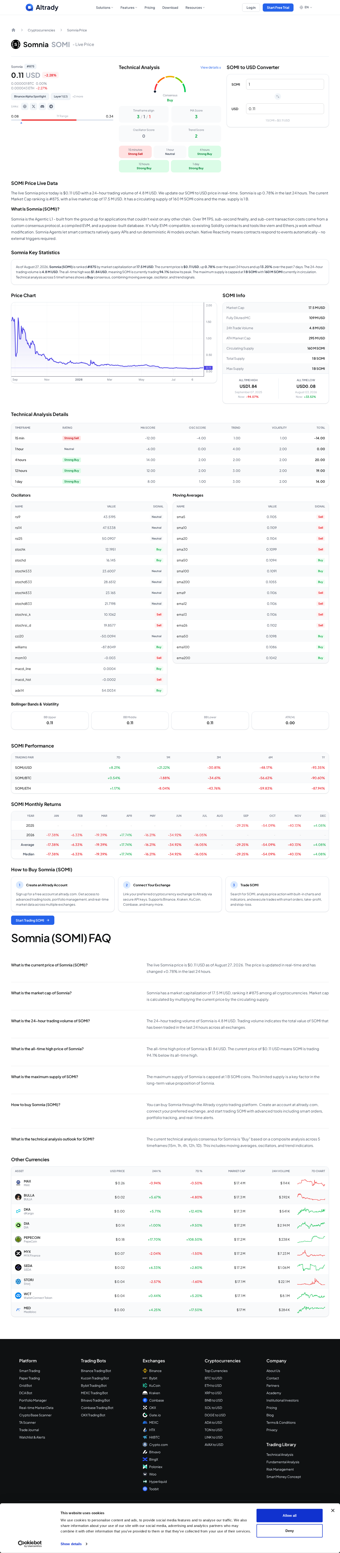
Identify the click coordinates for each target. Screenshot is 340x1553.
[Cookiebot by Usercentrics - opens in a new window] (30, 1544)
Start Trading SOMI (30, 920)
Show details (71, 1544)
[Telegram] (51, 106)
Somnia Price (77, 30)
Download (170, 7)
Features (127, 7)
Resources (193, 7)
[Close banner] (332, 1510)
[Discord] (42, 106)
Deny (289, 1530)
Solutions (103, 7)
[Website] (24, 106)
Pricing (150, 7)
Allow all (290, 1515)
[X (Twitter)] (33, 106)
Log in (251, 7)
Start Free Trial (278, 7)
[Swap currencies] (278, 96)
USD (235, 109)
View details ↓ (211, 67)
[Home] (13, 30)
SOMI (236, 84)
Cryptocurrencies (41, 30)
